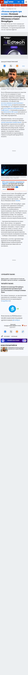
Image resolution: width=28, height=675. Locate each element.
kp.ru (25, 325)
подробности (6, 301)
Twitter (18, 201)
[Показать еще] (23, 66)
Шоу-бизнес (7, 336)
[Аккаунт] (26, 2)
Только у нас (10, 5)
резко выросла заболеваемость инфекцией (12, 109)
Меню (2, 2)
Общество (4, 189)
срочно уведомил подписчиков (11, 122)
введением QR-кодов (11, 112)
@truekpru (16, 320)
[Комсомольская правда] (8, 2)
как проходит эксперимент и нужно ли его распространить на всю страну (13, 184)
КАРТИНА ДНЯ (14, 336)
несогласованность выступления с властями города (12, 104)
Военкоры (17, 5)
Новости (3, 5)
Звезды (3, 8)
